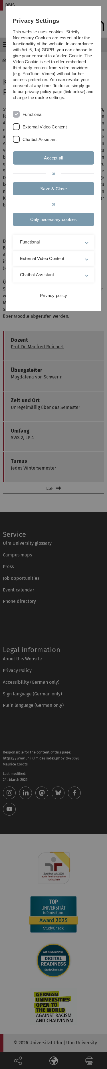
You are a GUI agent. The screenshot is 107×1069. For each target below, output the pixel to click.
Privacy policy (53, 295)
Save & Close (53, 188)
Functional (32, 114)
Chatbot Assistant (39, 139)
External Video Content (45, 126)
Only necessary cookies (53, 219)
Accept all (53, 157)
